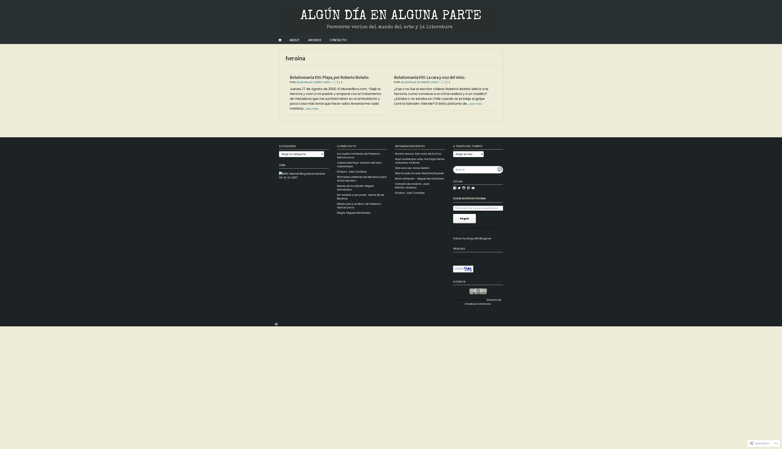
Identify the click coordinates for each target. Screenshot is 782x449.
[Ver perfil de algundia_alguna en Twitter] (459, 188)
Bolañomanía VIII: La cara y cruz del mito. (429, 77)
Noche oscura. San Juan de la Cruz (418, 153)
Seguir (464, 218)
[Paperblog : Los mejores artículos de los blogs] (463, 271)
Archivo (314, 40)
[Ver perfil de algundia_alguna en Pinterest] (468, 188)
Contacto (338, 40)
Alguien (302, 82)
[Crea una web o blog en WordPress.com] (276, 324)
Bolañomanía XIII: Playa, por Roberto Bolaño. (329, 77)
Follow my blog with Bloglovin (472, 238)
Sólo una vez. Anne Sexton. (412, 168)
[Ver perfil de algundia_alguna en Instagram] (464, 188)
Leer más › (313, 108)
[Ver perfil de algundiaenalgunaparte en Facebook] (454, 188)
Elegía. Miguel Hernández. (354, 213)
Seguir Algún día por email (469, 198)
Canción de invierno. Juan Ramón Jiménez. (412, 185)
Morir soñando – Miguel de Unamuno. (420, 178)
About (294, 40)
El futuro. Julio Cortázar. (352, 171)
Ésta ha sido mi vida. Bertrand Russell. (419, 173)
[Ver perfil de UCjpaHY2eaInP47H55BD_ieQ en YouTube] (473, 188)
